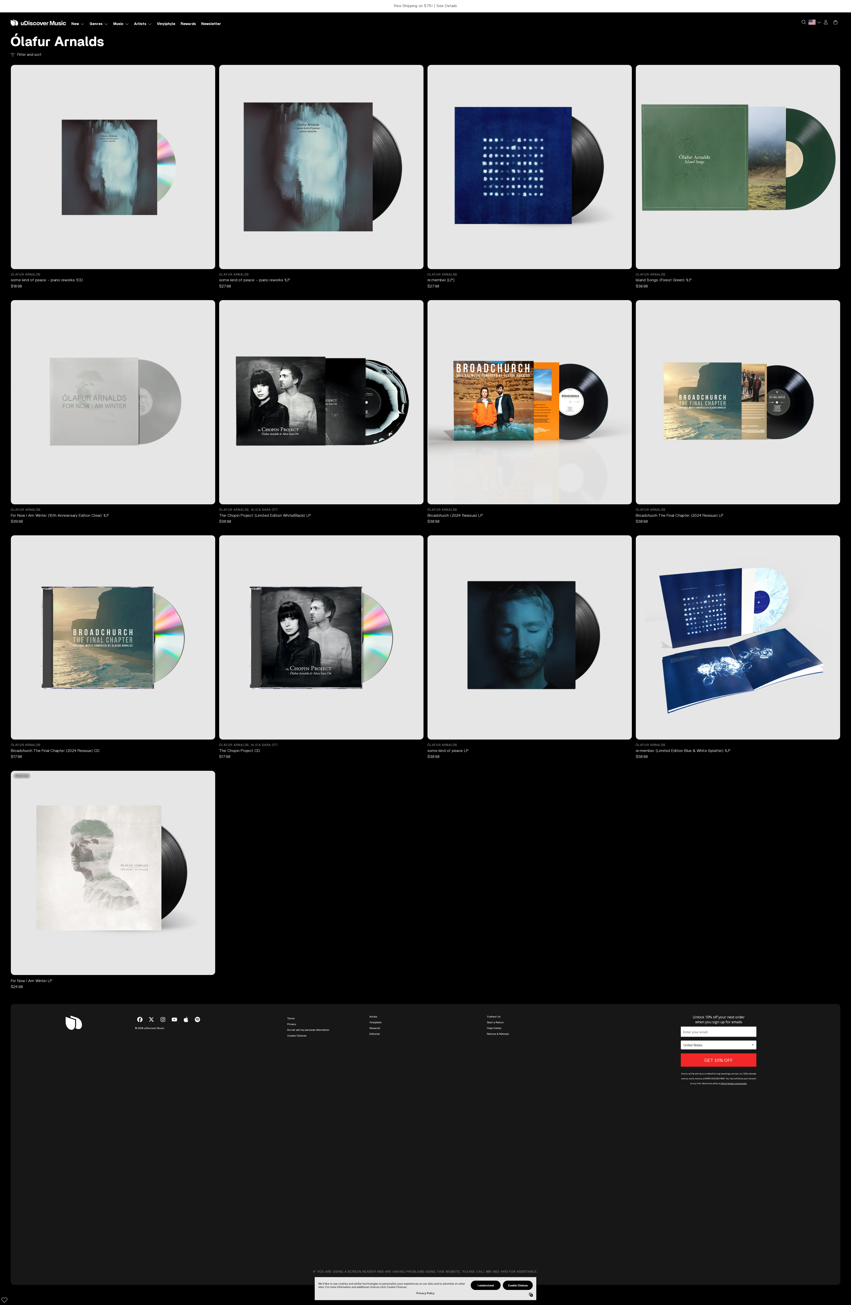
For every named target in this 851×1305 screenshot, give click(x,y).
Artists (373, 1178)
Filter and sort (29, 55)
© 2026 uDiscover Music (149, 1190)
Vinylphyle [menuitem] (166, 24)
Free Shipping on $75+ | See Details (425, 6)
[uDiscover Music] (38, 22)
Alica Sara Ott (264, 510)
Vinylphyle (375, 1184)
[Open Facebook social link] (140, 1182)
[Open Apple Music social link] (186, 1182)
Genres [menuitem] (96, 24)
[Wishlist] (4, 1299)
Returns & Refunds (498, 1196)
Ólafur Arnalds (234, 510)
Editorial (374, 1196)
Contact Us (493, 1178)
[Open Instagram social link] (163, 1182)
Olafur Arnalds (26, 274)
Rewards (374, 1190)
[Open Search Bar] (803, 22)
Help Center (494, 1190)
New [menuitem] (75, 24)
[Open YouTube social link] (174, 1182)
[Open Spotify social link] (197, 1182)
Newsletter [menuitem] (211, 24)
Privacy (291, 1186)
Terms (291, 1180)
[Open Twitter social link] (151, 1182)
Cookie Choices (296, 1197)
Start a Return (495, 1184)
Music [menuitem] (118, 24)
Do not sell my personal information (308, 1192)
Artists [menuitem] (140, 24)
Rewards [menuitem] (188, 24)
